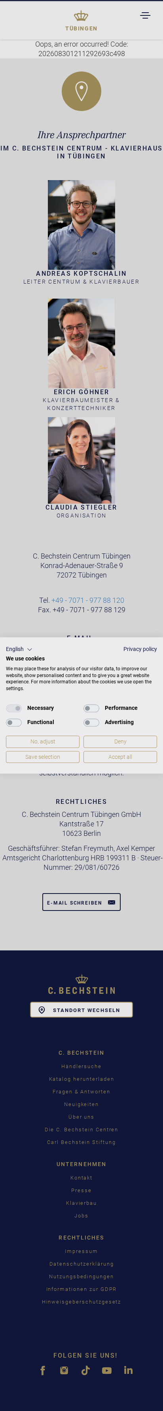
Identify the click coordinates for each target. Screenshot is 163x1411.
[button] (19, 649)
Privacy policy (140, 649)
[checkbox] (14, 708)
